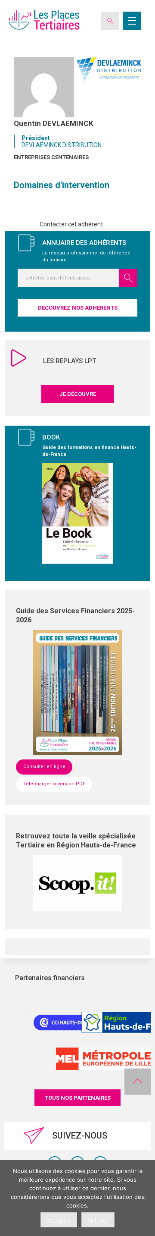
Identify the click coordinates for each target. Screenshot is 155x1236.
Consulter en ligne (44, 766)
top (137, 1081)
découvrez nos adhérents (78, 307)
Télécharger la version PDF (54, 784)
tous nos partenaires (78, 1098)
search (128, 278)
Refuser (97, 1220)
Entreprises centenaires (51, 157)
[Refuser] (144, 1198)
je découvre (77, 394)
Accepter (58, 1220)
